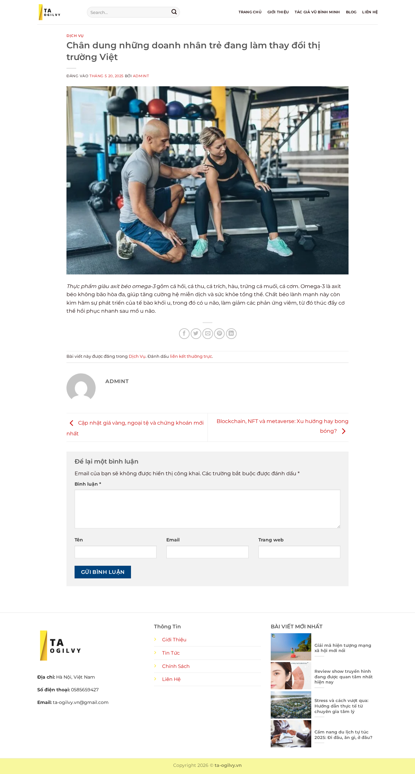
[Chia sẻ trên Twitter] (196, 333)
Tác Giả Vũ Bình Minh (317, 12)
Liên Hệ (370, 12)
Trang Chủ (250, 12)
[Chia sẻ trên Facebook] (184, 333)
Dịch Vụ (75, 35)
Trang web (271, 540)
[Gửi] (174, 12)
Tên (79, 540)
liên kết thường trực (191, 356)
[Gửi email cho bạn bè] (207, 333)
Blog (351, 12)
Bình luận (88, 484)
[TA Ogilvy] (57, 12)
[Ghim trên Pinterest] (219, 333)
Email (173, 540)
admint (141, 76)
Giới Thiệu (278, 12)
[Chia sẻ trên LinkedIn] (231, 333)
